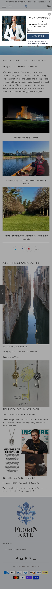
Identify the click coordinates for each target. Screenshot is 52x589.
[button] (49, 14)
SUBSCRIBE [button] (38, 36)
